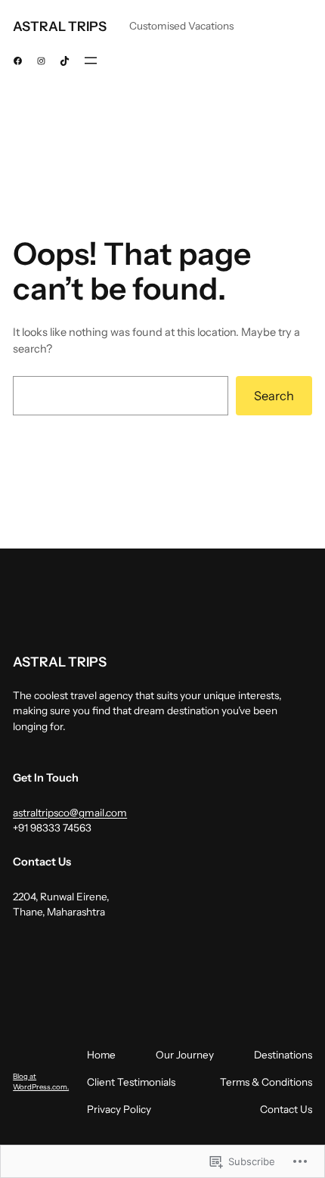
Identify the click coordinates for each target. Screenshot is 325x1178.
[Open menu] (91, 60)
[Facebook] (18, 61)
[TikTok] (65, 61)
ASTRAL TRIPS (60, 26)
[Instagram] (41, 61)
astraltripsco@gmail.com (70, 813)
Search (274, 395)
